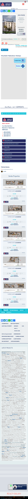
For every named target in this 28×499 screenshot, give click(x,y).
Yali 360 (12, 360)
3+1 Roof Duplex (9, 396)
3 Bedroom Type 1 (21, 409)
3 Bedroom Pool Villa (5, 407)
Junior (11, 451)
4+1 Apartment (15, 389)
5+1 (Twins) (9, 376)
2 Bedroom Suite (23, 406)
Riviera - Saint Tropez (14, 411)
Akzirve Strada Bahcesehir (12, 370)
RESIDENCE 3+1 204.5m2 (6, 459)
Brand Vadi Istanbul (13, 369)
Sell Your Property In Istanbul (7, 333)
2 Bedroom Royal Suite (9, 404)
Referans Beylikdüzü (14, 384)
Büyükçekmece (9, 312)
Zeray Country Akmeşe (18, 429)
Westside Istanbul (5, 361)
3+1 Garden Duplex (8, 437)
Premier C (17, 393)
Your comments (15, 113)
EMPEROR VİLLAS (21, 389)
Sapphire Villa (15, 443)
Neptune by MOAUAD (16, 415)
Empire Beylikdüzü (13, 386)
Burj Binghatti (10, 443)
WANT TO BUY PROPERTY (14, 323)
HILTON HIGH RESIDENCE (11, 379)
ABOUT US (15, 328)
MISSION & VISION (17, 330)
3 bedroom (13, 358)
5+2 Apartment (10, 389)
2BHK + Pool (10, 402)
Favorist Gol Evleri (8, 372)
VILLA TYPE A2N (6, 416)
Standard (14, 451)
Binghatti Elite (12, 400)
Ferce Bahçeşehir (6, 387)
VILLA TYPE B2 (10, 418)
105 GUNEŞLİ (6, 391)
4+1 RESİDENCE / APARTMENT (11, 421)
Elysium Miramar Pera (12, 392)
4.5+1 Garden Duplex (17, 438)
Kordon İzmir (24, 391)
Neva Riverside (11, 397)
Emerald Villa (20, 443)
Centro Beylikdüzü (5, 448)
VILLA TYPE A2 (16, 418)
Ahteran (6, 363)
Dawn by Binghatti (7, 453)
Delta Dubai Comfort (5, 374)
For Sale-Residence (14, 310)
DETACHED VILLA (18, 397)
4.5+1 (14, 378)
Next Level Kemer (6, 378)
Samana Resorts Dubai (20, 401)
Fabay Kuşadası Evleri (12, 450)
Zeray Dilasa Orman (6, 430)
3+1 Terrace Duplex (16, 428)
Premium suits (8, 364)
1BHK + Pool (6, 402)
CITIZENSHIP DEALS (5, 323)
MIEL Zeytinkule (15, 376)
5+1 (11, 376)
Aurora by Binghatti (6, 405)
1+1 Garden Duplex (13, 430)
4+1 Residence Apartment (20, 379)
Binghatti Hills (15, 402)
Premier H (7, 395)
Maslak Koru (6, 368)
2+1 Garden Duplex (7, 432)
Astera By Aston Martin (22, 414)
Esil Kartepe (14, 395)
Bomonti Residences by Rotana (10, 373)
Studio (6, 358)
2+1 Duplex (21, 450)
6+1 (17, 427)
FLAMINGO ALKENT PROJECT (6, 338)
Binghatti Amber (21, 355)
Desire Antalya (7, 451)
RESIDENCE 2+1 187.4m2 (15, 459)
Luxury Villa (13, 383)
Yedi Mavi (11, 388)
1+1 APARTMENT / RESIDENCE (14, 391)
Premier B (13, 393)
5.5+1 (18, 378)
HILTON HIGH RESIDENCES (15, 341)
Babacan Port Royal (19, 364)
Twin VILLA (6, 398)
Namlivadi (18, 367)
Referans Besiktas (17, 361)
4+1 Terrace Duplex (11, 429)
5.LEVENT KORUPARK (17, 338)
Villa (17, 392)
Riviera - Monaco (8, 412)
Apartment (21, 310)
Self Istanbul (23, 378)
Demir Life (12, 420)
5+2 (21, 424)
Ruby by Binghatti (21, 400)
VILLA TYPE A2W (13, 416)
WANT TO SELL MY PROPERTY (7, 326)
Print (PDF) (5, 49)
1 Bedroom (16, 400)
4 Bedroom (9, 410)
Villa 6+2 (17, 383)
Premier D (20, 393)
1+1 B (8, 384)
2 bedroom (9, 358)
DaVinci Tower (15, 404)
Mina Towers (16, 425)
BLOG (23, 326)
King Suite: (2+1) (6, 452)
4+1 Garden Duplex (22, 428)
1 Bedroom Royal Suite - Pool (14, 406)
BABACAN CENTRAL (5, 456)
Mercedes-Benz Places (13, 354)
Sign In (20, 498)
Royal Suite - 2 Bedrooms (14, 356)
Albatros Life (20, 381)
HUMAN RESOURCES (17, 333)
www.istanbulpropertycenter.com (7, 169)
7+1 (9, 388)
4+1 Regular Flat (20, 396)
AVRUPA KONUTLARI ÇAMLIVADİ (16, 377)
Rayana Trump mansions (16, 359)
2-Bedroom (10, 414)
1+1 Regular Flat (22, 434)
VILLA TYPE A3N (19, 416)
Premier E (24, 393)
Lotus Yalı (16, 424)
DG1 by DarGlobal (22, 356)
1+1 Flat (18, 421)
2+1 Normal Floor (13, 432)
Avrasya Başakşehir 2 (13, 382)
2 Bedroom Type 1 (8, 409)
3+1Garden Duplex (20, 395)
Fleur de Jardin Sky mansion (6, 444)
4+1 (13, 374)
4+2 (3, 382)
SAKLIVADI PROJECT (5, 341)
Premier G (3, 395)
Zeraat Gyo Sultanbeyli (14, 363)
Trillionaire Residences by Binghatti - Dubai (18, 412)
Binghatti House (12, 447)
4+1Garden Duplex (15, 396)
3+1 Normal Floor (10, 433)
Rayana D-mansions (8, 359)
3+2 (14, 448)
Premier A (9, 393)
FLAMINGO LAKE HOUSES (20, 336)
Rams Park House (7, 367)
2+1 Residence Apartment (13, 381)
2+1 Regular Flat (18, 435)
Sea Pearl (20, 386)
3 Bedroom (14, 401)
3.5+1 (20, 378)
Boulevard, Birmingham (10, 352)
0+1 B (10, 384)
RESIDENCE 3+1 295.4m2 (21, 457)
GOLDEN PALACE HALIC (20, 419)
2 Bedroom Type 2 (14, 410)
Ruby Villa (24, 443)
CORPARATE (16, 326)
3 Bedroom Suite (12, 407)
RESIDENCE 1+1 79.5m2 (13, 457)
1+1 (9, 374)
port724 (4, 171)
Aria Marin (8, 424)
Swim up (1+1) (18, 451)
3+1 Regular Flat (9, 428)
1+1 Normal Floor (19, 430)
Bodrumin (11, 427)
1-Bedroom (6, 414)
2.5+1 (16, 378)
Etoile (6, 418)
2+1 (17, 355)
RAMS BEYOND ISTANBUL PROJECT (7, 336)
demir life (9, 368)
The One (18, 360)
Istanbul (3, 312)
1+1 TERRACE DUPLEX (5, 435)
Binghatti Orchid (14, 355)
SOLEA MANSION (10, 439)
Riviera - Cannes (8, 411)
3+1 (12, 374)
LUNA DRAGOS (10, 441)
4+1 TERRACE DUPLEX (10, 438)
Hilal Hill (3, 427)
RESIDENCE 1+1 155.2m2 (8, 460)
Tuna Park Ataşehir (15, 387)
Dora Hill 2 (22, 427)
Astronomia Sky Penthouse (16, 444)
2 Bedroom (10, 401)
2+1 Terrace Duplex (20, 432)
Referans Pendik (8, 365)
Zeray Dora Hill (10, 434)
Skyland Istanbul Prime (19, 368)
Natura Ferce (6, 370)
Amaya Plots (4, 355)
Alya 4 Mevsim (16, 374)
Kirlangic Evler (19, 365)
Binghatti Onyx (7, 356)
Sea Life (6, 382)
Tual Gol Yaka (17, 373)
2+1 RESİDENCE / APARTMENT (11, 423)
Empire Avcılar (4, 386)
